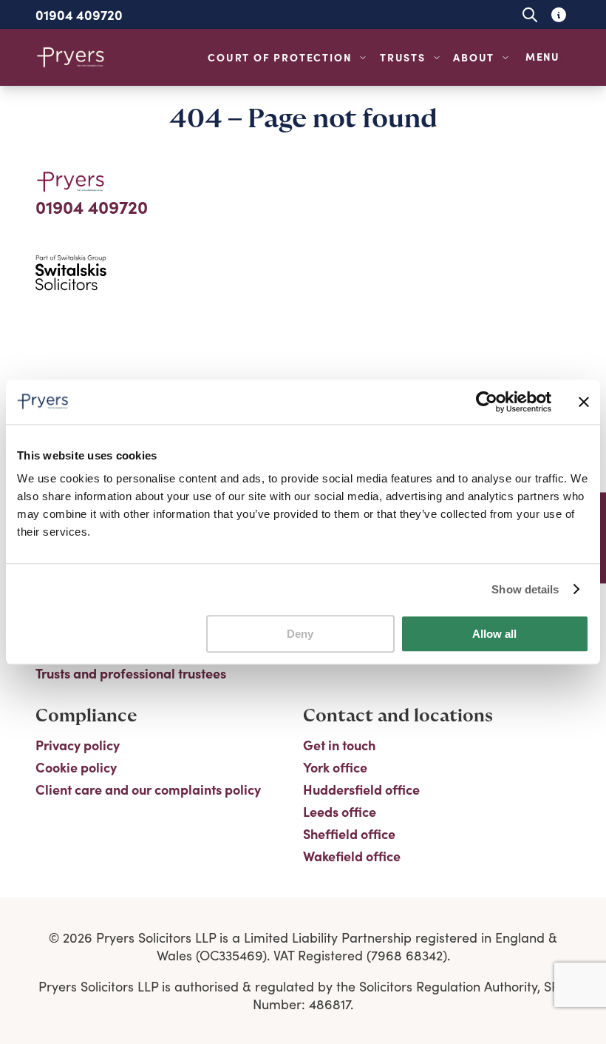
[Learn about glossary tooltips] (558, 14)
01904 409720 (79, 15)
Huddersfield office (361, 789)
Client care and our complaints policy (148, 789)
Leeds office (339, 812)
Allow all (494, 633)
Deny (300, 633)
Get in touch (339, 745)
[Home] (70, 57)
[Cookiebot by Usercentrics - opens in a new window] (486, 402)
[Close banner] (584, 402)
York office (335, 767)
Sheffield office (349, 834)
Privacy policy (77, 745)
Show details (525, 589)
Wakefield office (352, 856)
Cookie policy (76, 767)
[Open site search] (529, 14)
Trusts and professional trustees (130, 673)
